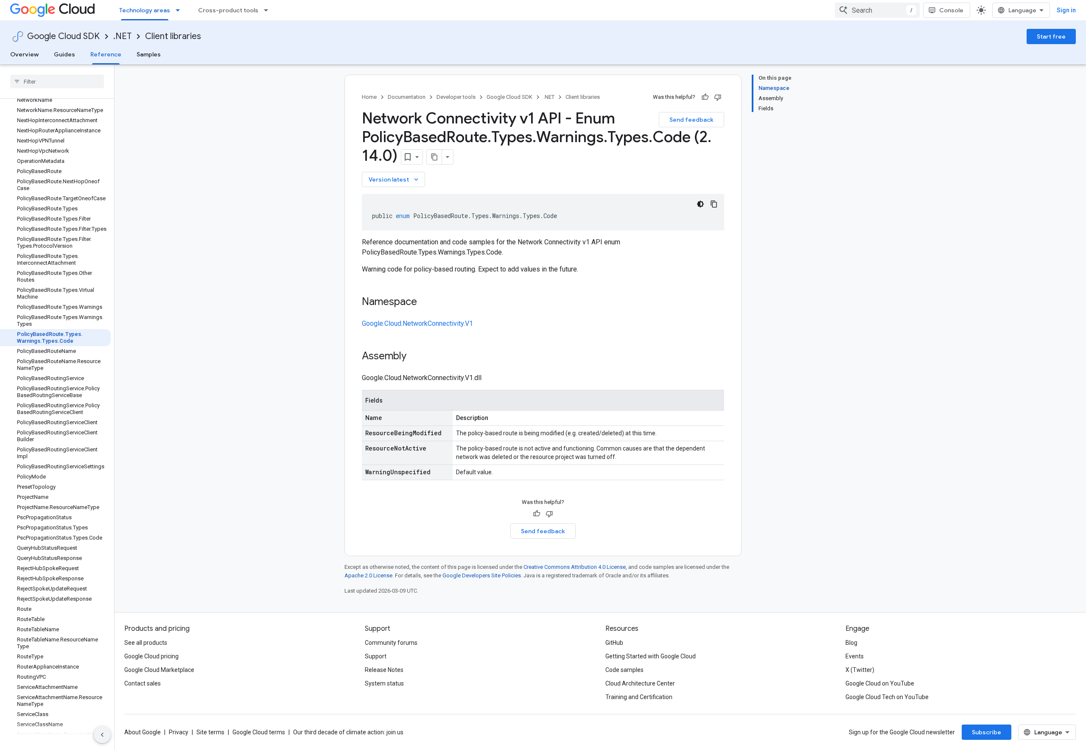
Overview (24, 54)
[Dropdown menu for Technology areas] (180, 10)
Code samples (624, 669)
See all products (145, 642)
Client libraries (173, 36)
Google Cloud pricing (151, 656)
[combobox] (877, 10)
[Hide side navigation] (102, 734)
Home (369, 97)
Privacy (178, 732)
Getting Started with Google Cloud (650, 656)
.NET (122, 36)
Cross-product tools (228, 10)
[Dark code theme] (700, 204)
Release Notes (384, 669)
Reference (105, 54)
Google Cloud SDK (63, 36)
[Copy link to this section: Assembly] (414, 357)
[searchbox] (57, 81)
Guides (64, 54)
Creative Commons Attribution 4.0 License (574, 567)
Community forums (391, 642)
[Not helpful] (717, 97)
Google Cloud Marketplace (159, 669)
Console (951, 10)
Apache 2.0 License (368, 575)
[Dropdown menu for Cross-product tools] (268, 10)
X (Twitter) (859, 669)
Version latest (394, 179)
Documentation (406, 97)
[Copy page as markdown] (434, 157)
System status (384, 683)
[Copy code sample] (714, 204)
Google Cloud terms (258, 732)
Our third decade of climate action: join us (348, 732)
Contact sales (142, 683)
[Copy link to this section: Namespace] (425, 302)
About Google (142, 732)
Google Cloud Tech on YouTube (887, 697)
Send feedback (691, 119)
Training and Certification (638, 697)
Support (375, 656)
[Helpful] (705, 97)
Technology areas (144, 10)
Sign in (1066, 10)
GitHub (614, 642)
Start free (1051, 36)
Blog (851, 642)
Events (854, 656)
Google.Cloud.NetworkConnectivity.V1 (417, 323)
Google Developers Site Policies (481, 575)
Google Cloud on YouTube (879, 683)
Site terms (210, 732)
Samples (149, 54)
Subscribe (986, 732)
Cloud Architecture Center (640, 683)
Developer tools (456, 97)
